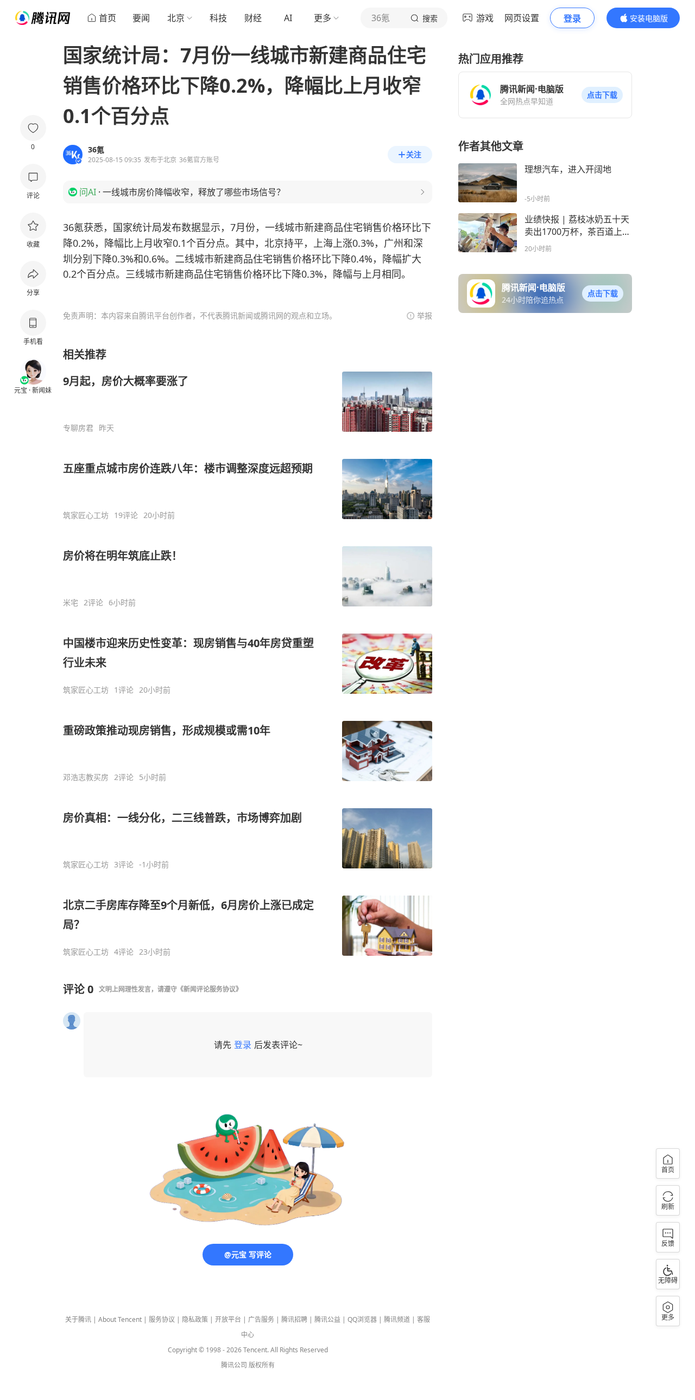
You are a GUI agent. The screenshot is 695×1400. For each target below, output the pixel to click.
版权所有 (262, 1365)
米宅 (70, 602)
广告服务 (261, 1319)
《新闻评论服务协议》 (209, 989)
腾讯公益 (327, 1319)
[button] (602, 95)
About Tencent (120, 1319)
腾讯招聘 (294, 1319)
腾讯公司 (234, 1365)
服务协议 (162, 1319)
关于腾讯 (78, 1319)
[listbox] (247, 652)
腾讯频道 (397, 1319)
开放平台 (228, 1319)
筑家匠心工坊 (86, 515)
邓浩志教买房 (86, 777)
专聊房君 (78, 428)
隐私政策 (195, 1319)
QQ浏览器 (362, 1319)
